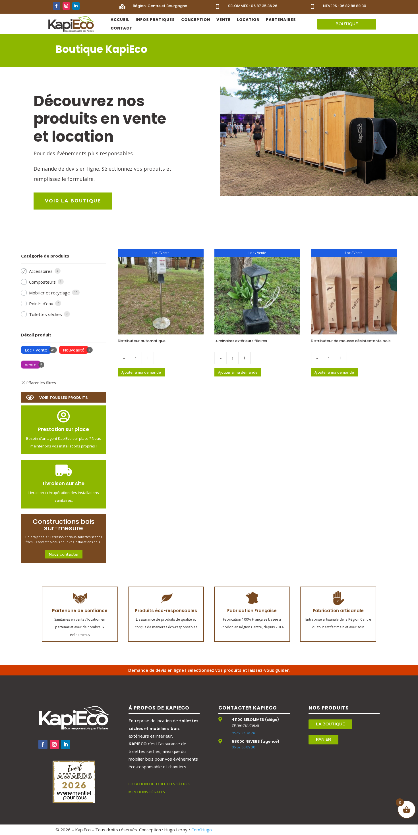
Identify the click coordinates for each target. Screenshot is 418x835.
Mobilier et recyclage (49, 293)
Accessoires (41, 271)
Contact (121, 28)
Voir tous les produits (63, 397)
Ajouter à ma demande (141, 372)
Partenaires (281, 20)
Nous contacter (64, 554)
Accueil (120, 20)
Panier (323, 739)
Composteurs (42, 282)
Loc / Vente (36, 350)
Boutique (347, 23)
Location (248, 20)
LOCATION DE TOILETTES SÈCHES (159, 784)
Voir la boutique (73, 201)
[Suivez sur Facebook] (56, 6)
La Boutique (330, 724)
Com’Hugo (201, 829)
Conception (195, 20)
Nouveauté (73, 350)
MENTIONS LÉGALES (147, 792)
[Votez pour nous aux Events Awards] (74, 801)
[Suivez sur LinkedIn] (76, 6)
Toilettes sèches (45, 314)
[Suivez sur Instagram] (66, 6)
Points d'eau (41, 303)
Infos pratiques (155, 20)
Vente (223, 20)
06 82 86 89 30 (243, 747)
